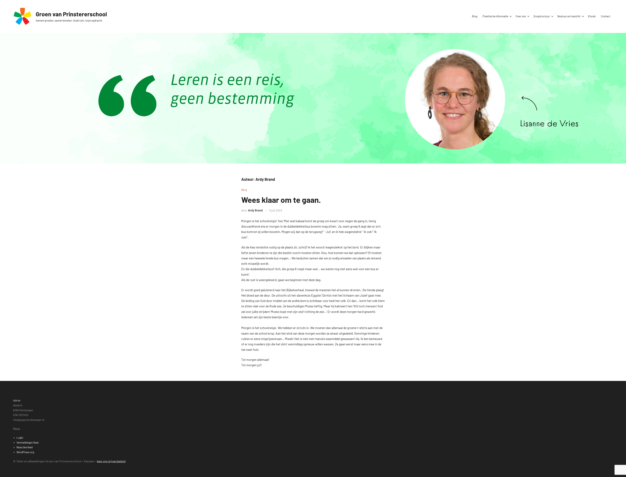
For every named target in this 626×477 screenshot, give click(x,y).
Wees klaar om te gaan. (281, 199)
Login (19, 437)
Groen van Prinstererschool (71, 13)
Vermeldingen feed (27, 442)
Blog (474, 16)
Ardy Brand (255, 210)
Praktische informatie (495, 16)
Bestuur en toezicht (569, 16)
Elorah (592, 16)
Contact (605, 16)
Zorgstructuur (541, 16)
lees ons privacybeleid (111, 461)
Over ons (521, 16)
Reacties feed (24, 447)
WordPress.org (25, 452)
